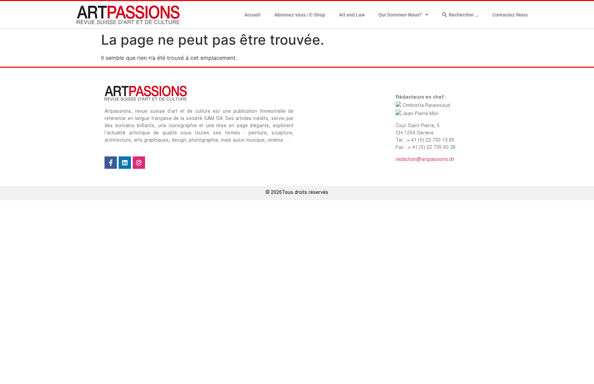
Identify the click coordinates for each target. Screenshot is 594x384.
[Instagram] (139, 162)
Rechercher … (462, 15)
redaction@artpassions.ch (425, 159)
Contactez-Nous (510, 15)
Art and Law (352, 15)
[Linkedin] (125, 162)
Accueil (252, 15)
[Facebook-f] (110, 162)
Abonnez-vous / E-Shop (299, 15)
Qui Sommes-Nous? (400, 15)
